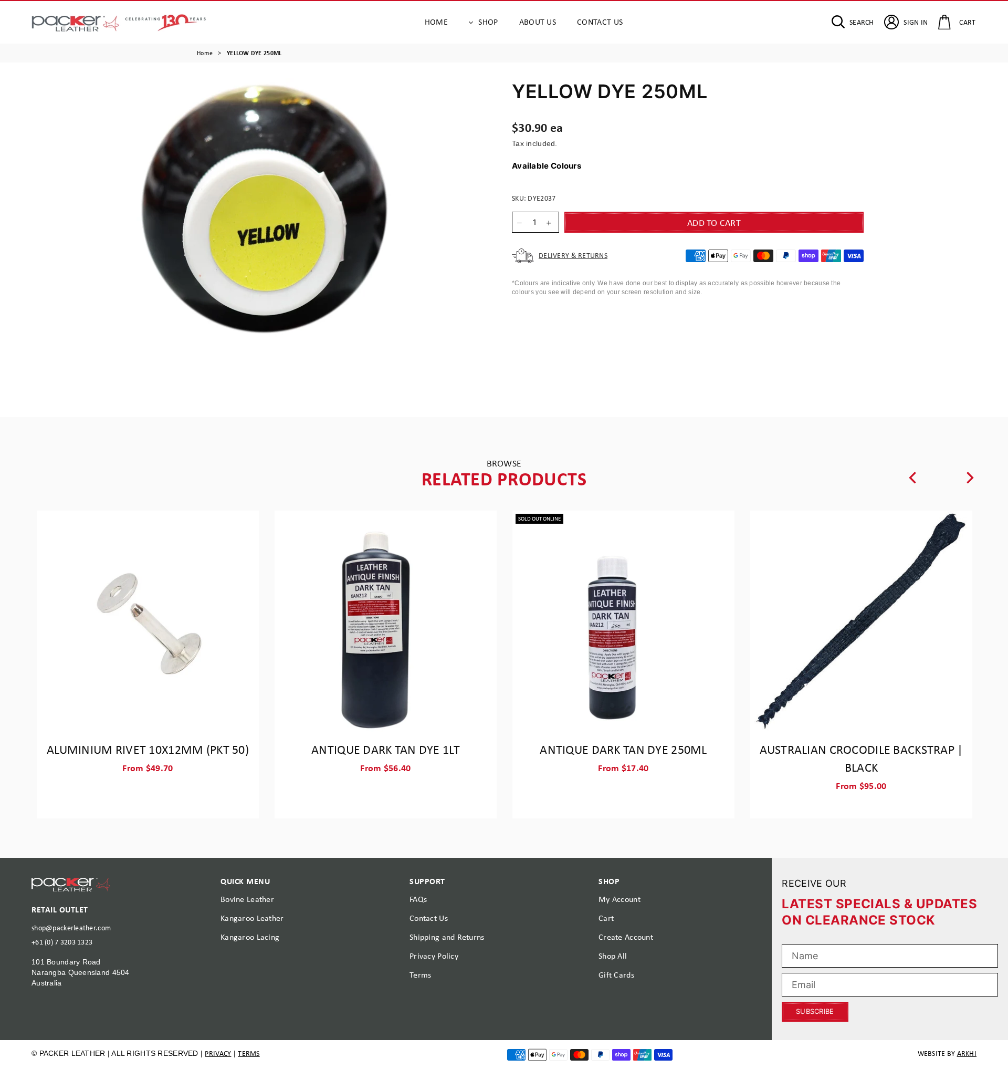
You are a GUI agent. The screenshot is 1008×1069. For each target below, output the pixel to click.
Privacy (218, 1053)
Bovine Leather (247, 899)
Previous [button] (912, 477)
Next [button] (970, 477)
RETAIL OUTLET (60, 909)
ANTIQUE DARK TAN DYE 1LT (385, 749)
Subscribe (815, 1011)
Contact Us (600, 21)
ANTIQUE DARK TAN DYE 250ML (623, 749)
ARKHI (966, 1053)
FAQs (418, 899)
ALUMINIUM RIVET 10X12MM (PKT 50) (148, 749)
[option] (262, 235)
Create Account (625, 936)
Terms (420, 974)
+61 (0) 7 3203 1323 (62, 942)
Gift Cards (616, 974)
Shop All (612, 955)
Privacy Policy (434, 955)
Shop (488, 21)
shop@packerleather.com (71, 927)
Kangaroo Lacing (249, 936)
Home (436, 21)
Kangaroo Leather (252, 917)
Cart (606, 917)
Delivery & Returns (573, 255)
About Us (537, 21)
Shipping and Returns (447, 936)
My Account (619, 899)
